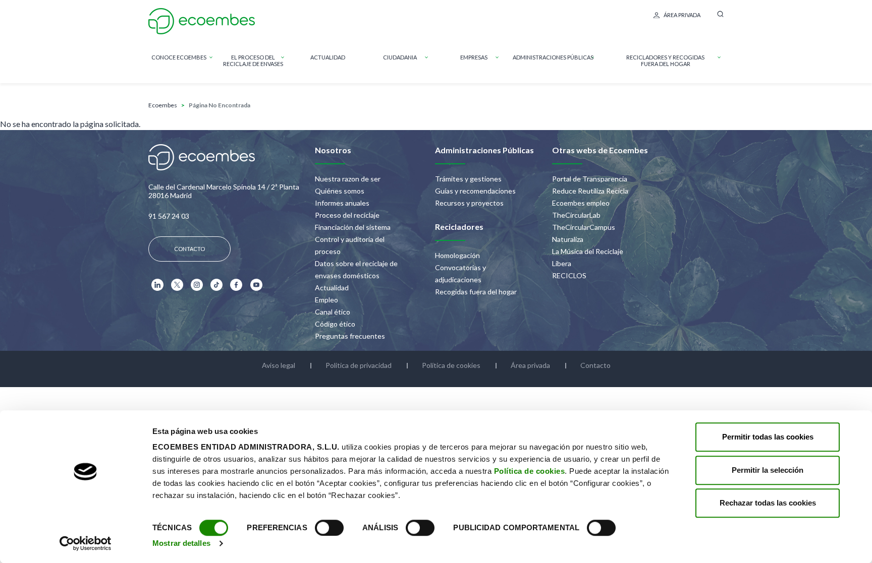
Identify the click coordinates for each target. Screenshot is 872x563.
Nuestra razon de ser (347, 178)
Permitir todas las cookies (767, 436)
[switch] (329, 528)
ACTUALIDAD (327, 57)
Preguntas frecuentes (350, 336)
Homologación (457, 255)
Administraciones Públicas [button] (553, 57)
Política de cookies (529, 471)
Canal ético (332, 311)
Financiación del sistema (353, 227)
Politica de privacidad (358, 365)
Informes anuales (342, 203)
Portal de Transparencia (589, 178)
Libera (561, 263)
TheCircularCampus (583, 227)
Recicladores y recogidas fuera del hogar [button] (665, 60)
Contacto (595, 365)
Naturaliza (567, 239)
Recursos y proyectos (469, 203)
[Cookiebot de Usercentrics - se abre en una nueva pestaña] (85, 543)
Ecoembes (162, 105)
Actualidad (332, 287)
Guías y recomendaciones (475, 190)
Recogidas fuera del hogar (476, 291)
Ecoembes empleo (581, 203)
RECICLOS (569, 275)
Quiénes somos (339, 190)
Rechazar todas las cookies (768, 502)
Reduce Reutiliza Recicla (590, 190)
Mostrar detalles (181, 543)
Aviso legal (278, 365)
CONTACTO (189, 248)
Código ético (335, 324)
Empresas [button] (473, 57)
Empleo (326, 299)
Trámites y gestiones (468, 178)
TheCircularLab (576, 215)
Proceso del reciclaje (347, 215)
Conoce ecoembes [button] (178, 57)
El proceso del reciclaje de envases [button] (253, 60)
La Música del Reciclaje (587, 251)
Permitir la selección (767, 470)
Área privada (682, 15)
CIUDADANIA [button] (400, 57)
